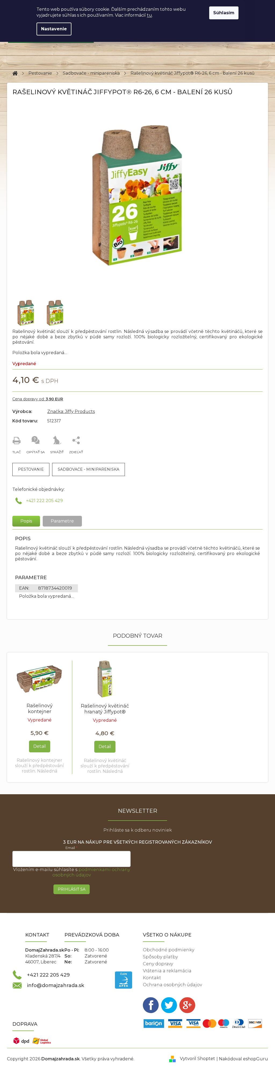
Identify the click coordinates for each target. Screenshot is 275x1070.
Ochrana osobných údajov (172, 984)
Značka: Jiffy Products (71, 411)
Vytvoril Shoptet (197, 1058)
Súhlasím (223, 12)
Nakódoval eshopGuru (243, 1058)
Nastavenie (54, 28)
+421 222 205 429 (44, 500)
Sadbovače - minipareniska (88, 469)
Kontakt (152, 977)
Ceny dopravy (158, 963)
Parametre (62, 521)
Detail (39, 746)
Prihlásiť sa (71, 889)
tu (149, 15)
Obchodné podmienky (168, 949)
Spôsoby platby (160, 956)
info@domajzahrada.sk (55, 985)
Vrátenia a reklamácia (167, 970)
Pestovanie (31, 469)
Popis (26, 521)
